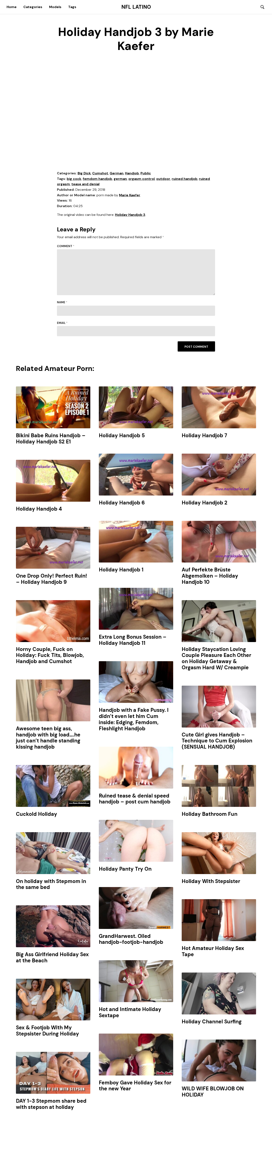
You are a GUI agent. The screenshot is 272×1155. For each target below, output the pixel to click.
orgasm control (141, 179)
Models (55, 7)
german (120, 179)
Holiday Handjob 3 (130, 214)
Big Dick (84, 173)
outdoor (163, 179)
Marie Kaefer (129, 195)
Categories (32, 7)
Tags (72, 7)
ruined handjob (184, 179)
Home (12, 7)
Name (62, 302)
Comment (65, 246)
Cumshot (100, 173)
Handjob (132, 173)
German (116, 173)
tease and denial (85, 184)
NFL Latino (136, 7)
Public (145, 173)
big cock (74, 179)
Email (62, 323)
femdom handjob (97, 179)
